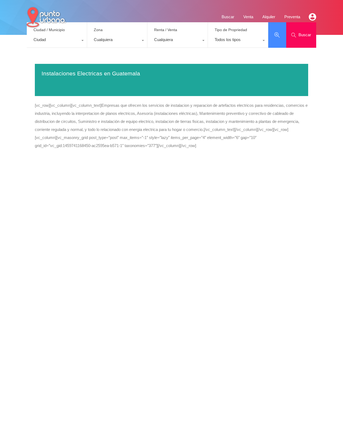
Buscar (228, 16)
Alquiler (268, 16)
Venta (248, 16)
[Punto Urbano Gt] (45, 25)
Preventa (292, 16)
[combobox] (57, 41)
